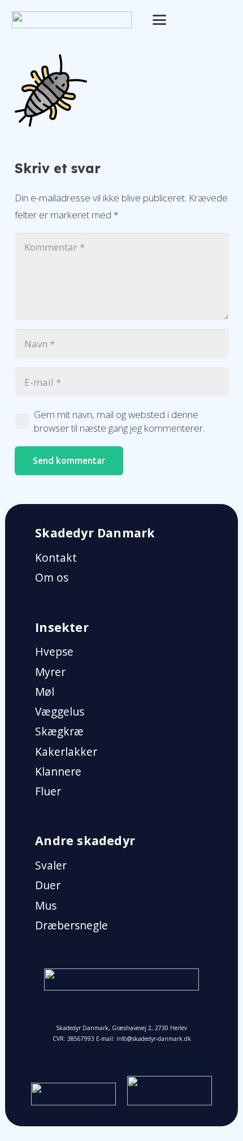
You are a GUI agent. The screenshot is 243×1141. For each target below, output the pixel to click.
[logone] (72, 19)
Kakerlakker (66, 751)
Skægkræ (59, 731)
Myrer (50, 672)
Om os (51, 577)
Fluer (48, 791)
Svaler (51, 865)
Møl (44, 691)
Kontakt (56, 557)
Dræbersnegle (71, 925)
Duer (47, 885)
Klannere (58, 771)
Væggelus (59, 711)
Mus (46, 905)
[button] (159, 20)
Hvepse (54, 651)
